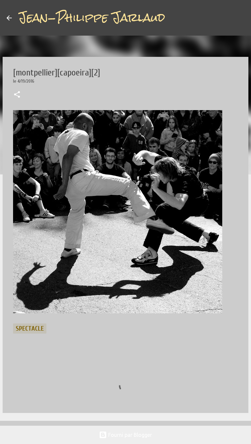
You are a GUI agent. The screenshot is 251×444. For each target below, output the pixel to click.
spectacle (30, 328)
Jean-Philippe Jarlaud (91, 17)
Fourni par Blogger (129, 435)
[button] (17, 95)
